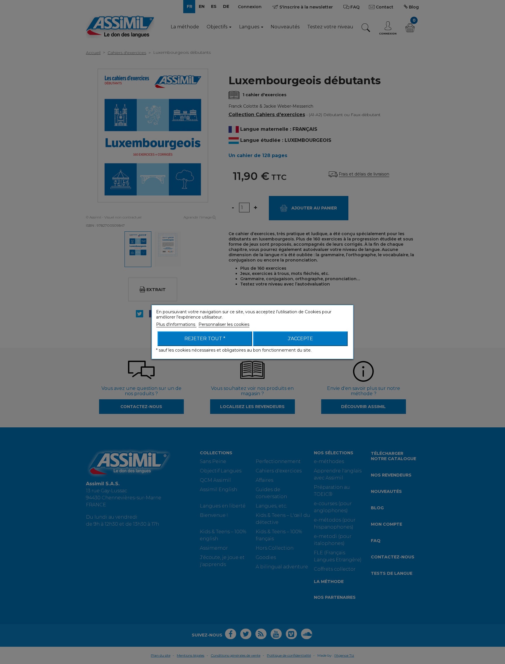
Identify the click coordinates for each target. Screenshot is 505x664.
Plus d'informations (176, 324)
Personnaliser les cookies (223, 324)
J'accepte (300, 338)
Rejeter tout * (204, 338)
